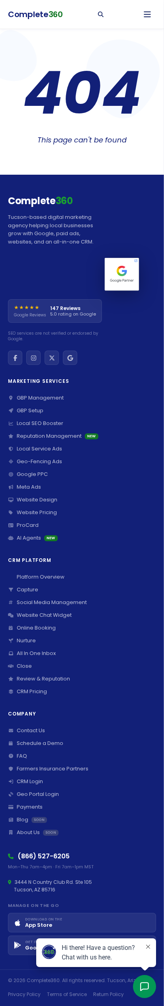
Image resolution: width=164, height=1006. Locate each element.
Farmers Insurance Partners (52, 768)
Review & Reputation (43, 678)
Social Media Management (52, 602)
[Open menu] (147, 14)
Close (24, 666)
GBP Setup (30, 410)
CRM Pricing (32, 691)
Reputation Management (56, 436)
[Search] (100, 14)
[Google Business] (70, 358)
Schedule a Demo (40, 743)
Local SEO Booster (40, 423)
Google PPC (32, 474)
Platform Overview (40, 577)
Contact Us (31, 730)
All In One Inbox (36, 653)
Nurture (26, 640)
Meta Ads (29, 487)
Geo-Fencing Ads (39, 461)
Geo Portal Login (38, 794)
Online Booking (36, 628)
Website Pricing (37, 512)
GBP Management (40, 398)
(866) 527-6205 (44, 856)
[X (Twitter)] (52, 358)
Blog (31, 819)
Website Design (37, 499)
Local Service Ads (39, 448)
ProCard (28, 525)
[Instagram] (33, 358)
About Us (36, 832)
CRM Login (30, 781)
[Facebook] (15, 358)
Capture (27, 589)
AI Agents (36, 538)
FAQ (22, 756)
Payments (30, 807)
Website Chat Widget (44, 615)
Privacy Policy (24, 994)
